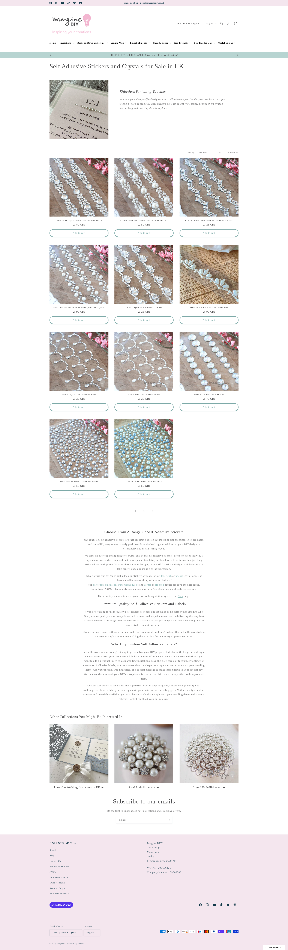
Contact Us (55, 861)
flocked (159, 584)
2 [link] (152, 511)
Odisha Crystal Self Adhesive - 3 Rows (144, 307)
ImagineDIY (62, 943)
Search (53, 850)
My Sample (275, 947)
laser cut (166, 575)
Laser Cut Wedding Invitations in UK (77, 787)
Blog (180, 596)
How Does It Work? (60, 877)
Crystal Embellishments (207, 787)
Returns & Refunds (59, 866)
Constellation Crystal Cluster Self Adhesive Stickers (79, 220)
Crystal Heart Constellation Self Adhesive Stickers (209, 220)
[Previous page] (135, 511)
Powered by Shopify (75, 943)
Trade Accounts (57, 883)
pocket (179, 575)
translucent (124, 584)
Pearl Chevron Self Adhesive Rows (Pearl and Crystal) (79, 307)
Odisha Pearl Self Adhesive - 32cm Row (209, 307)
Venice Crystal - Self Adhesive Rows (79, 394)
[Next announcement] (237, 55)
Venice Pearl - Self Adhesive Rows (144, 394)
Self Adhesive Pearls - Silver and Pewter (79, 482)
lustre (135, 584)
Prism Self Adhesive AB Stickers (209, 394)
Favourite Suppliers (59, 893)
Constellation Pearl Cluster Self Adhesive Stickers (144, 220)
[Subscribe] (168, 820)
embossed (110, 584)
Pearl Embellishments (142, 787)
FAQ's (53, 872)
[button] (66, 43)
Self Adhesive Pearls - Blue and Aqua (144, 482)
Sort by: (191, 152)
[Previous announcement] (50, 55)
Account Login (57, 888)
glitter (147, 584)
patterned (98, 584)
